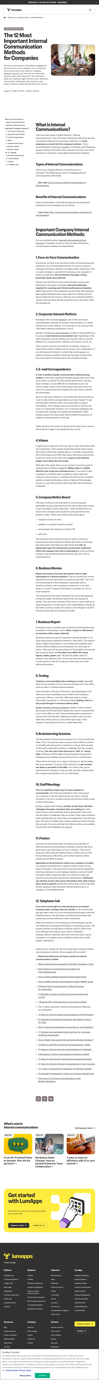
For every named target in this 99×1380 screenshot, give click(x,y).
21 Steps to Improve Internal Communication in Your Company (66, 1064)
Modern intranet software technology (53, 707)
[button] (96, 2)
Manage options (25, 1375)
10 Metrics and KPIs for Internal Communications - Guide (64, 1045)
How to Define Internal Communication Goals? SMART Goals (65, 981)
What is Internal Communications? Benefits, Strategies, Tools (65, 964)
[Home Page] (14, 10)
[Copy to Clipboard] (38, 1098)
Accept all (42, 1375)
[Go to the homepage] (18, 1256)
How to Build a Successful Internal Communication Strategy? (65, 1040)
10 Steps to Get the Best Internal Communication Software (65, 1059)
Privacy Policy (25, 1370)
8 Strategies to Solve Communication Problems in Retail (63, 1054)
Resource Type (23, 17)
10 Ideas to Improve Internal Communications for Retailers (65, 1049)
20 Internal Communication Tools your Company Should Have (66, 1073)
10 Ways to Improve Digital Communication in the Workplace (65, 1014)
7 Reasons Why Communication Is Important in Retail (62, 1002)
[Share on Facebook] (44, 1098)
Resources (11, 17)
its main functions (61, 333)
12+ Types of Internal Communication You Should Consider (65, 1069)
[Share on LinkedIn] (50, 1098)
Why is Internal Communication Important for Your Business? (66, 1027)
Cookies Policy (12, 1370)
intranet (62, 319)
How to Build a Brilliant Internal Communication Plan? (62, 977)
